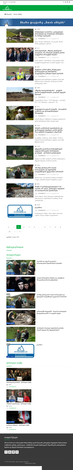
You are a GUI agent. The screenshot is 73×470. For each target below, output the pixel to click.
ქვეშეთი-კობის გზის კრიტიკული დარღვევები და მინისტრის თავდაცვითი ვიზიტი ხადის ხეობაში (49, 71)
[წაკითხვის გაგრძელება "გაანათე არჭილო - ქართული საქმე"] (18, 417)
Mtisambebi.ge (42, 38)
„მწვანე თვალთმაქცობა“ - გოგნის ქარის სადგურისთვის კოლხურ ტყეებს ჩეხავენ (50, 92)
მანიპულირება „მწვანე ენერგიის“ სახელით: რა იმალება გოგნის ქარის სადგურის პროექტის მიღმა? (50, 53)
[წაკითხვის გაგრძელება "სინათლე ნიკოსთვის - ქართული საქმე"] (18, 374)
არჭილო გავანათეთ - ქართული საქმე (18, 403)
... (39, 227)
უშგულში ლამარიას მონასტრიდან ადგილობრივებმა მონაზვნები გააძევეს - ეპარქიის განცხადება (48, 151)
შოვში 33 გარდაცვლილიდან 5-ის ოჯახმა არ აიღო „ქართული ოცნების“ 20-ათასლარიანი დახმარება (50, 188)
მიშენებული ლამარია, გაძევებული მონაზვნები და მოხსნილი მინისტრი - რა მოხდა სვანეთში (50, 34)
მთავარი (9, 14)
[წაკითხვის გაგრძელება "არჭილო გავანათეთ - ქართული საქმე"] (18, 395)
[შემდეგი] (15, 231)
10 (9, 231)
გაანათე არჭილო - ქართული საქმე (17, 425)
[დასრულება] (20, 231)
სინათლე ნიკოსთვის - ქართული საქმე (18, 382)
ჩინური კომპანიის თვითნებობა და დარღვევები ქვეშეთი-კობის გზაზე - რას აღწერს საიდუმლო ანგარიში (49, 130)
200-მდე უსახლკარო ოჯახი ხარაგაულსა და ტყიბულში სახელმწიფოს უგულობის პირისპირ (49, 170)
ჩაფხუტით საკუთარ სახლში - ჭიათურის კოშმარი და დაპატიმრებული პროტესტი (51, 111)
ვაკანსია (38, 207)
